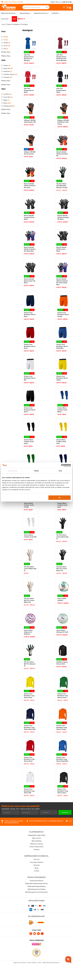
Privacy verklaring (31, 962)
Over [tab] (60, 471)
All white (8, 94)
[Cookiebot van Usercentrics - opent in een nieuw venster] (62, 465)
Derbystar (8, 71)
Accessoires (5, 19)
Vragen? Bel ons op (61, 2)
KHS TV (22, 19)
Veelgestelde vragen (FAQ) (36, 835)
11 (6, 40)
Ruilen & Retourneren (36, 847)
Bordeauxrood (9, 106)
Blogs (36, 868)
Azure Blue (8, 97)
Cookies (39, 962)
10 (6, 37)
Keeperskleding (25, 13)
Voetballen (55, 13)
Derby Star (8, 68)
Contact (36, 871)
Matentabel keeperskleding (36, 886)
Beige (6, 100)
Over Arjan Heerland (36, 862)
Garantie (36, 849)
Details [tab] (36, 471)
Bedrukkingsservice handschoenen (36, 892)
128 (6, 49)
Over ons (36, 859)
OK (59, 497)
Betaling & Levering (36, 844)
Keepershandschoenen (8, 13)
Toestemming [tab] (12, 471)
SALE (14, 19)
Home (3, 24)
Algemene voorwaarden (20, 962)
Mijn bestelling (36, 841)
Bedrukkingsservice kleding (36, 889)
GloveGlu (8, 77)
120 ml (7, 46)
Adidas (7, 65)
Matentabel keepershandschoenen (36, 883)
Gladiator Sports (10, 74)
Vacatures (36, 865)
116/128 (7, 43)
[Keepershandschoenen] (8, 7)
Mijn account (36, 838)
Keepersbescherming (40, 13)
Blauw (7, 103)
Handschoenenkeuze (36, 881)
